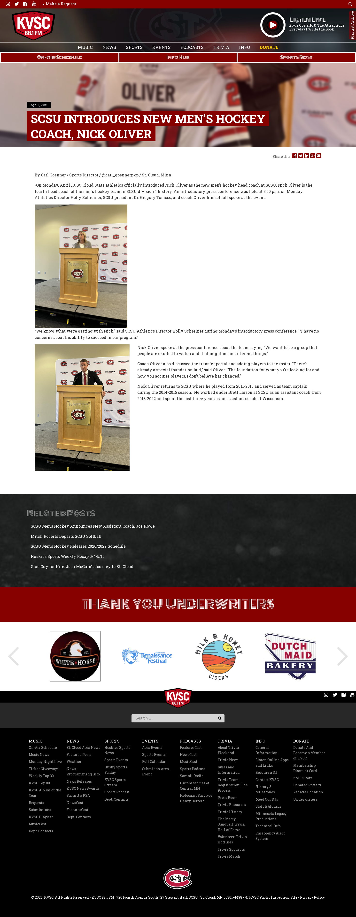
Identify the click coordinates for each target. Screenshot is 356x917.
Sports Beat (296, 57)
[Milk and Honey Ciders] (214, 656)
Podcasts (192, 47)
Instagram (8, 4)
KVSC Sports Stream (115, 782)
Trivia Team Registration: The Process (233, 785)
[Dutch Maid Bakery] (285, 656)
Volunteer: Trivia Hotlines (232, 839)
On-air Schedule (59, 57)
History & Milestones (265, 789)
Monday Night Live (45, 761)
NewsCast (75, 802)
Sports (134, 47)
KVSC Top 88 (39, 783)
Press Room (228, 797)
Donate (269, 47)
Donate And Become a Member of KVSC (309, 753)
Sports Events (116, 760)
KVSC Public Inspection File (272, 897)
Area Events (152, 747)
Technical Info (268, 826)
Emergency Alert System (270, 836)
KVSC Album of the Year (45, 793)
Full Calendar (154, 761)
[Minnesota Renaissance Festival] (142, 656)
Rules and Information (229, 770)
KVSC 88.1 (33, 25)
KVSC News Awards (83, 788)
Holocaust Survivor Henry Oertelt (196, 798)
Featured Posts (79, 754)
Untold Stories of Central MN (194, 786)
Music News (39, 754)
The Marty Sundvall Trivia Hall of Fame (231, 824)
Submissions (40, 809)
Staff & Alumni (268, 806)
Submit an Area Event (155, 771)
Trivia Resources (232, 804)
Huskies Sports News (117, 750)
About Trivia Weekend (228, 750)
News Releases (79, 781)
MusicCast (37, 824)
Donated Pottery (307, 785)
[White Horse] (70, 656)
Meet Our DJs (266, 799)
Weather (74, 761)
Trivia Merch (229, 856)
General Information (266, 750)
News (109, 47)
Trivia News (228, 760)
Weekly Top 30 (41, 775)
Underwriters (305, 799)
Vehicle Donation (308, 792)
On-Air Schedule (43, 747)
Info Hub (177, 57)
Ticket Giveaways (44, 768)
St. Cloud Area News (83, 747)
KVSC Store (303, 778)
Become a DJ (266, 772)
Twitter (16, 4)
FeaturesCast (77, 809)
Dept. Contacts (41, 831)
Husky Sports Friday (115, 770)
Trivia (221, 47)
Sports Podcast (117, 792)
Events (161, 47)
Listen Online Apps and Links (272, 762)
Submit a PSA (78, 795)
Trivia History (230, 812)
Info (244, 47)
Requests (36, 802)
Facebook (25, 4)
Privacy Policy (312, 897)
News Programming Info (83, 771)
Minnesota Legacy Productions (270, 816)
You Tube (34, 4)
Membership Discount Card (305, 768)
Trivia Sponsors (231, 849)
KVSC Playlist (41, 817)
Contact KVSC (267, 779)
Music (85, 47)
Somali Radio (191, 775)
